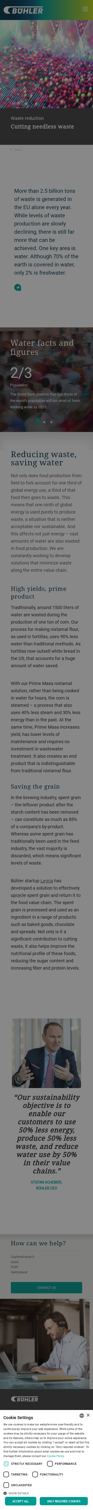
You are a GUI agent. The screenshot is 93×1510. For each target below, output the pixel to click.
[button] (46, 1492)
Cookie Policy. (56, 1456)
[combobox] (81, 1415)
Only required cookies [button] (63, 1501)
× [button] (88, 1415)
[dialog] (46, 1460)
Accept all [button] (20, 1501)
